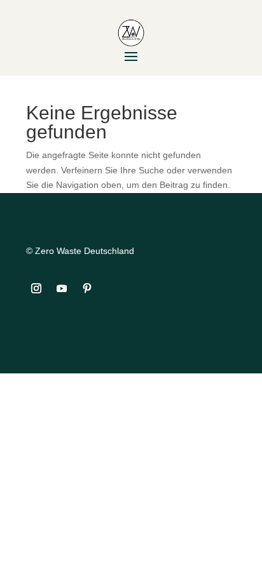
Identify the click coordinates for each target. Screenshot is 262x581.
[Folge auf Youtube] (62, 288)
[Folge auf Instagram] (36, 288)
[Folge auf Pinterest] (87, 288)
